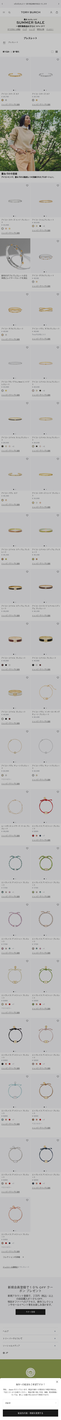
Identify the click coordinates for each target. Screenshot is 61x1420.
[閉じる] (57, 1382)
